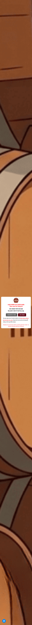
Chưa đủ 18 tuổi (11, 314)
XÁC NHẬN (22, 314)
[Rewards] (4, 621)
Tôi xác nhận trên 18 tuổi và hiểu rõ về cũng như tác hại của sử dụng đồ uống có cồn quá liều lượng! (16, 320)
